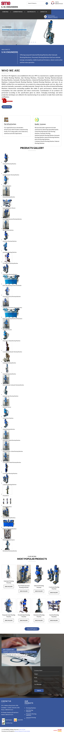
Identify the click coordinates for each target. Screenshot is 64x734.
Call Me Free (9, 723)
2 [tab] (29, 42)
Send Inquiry (9, 586)
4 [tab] (33, 42)
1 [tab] (27, 42)
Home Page (5, 11)
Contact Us (43, 11)
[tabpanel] (32, 32)
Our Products (31, 11)
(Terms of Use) (21, 729)
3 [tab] (31, 42)
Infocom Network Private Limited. (22, 731)
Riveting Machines (31, 708)
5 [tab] (35, 42)
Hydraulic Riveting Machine (31, 718)
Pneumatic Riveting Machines (31, 714)
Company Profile (17, 11)
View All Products (32, 629)
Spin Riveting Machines (29, 710)
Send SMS (20, 720)
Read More (6, 107)
